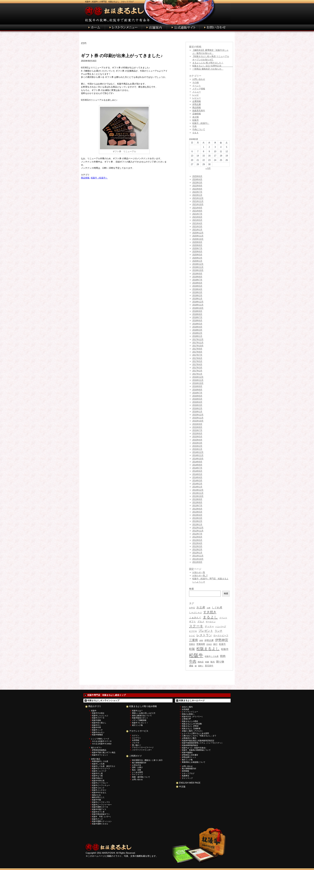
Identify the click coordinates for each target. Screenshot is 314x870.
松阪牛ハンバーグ (99, 771)
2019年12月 (197, 264)
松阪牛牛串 (96, 727)
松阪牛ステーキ (98, 718)
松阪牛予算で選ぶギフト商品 (103, 752)
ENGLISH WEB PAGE (190, 783)
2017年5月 (197, 361)
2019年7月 (197, 280)
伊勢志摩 (196, 104)
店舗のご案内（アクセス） (192, 731)
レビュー (196, 98)
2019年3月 (197, 292)
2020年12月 (197, 232)
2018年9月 (197, 311)
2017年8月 (197, 352)
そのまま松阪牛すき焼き (102, 744)
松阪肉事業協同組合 (190, 745)
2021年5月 (197, 220)
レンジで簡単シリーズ (100, 739)
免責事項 (185, 776)
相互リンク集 (137, 725)
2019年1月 (197, 298)
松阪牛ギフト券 (98, 812)
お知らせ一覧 (198, 572)
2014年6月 (197, 471)
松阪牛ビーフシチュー (101, 785)
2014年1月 (197, 487)
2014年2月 (197, 483)
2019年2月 (197, 295)
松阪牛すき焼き (98, 713)
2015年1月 (197, 449)
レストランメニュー (190, 712)
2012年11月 (197, 530)
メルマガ (135, 743)
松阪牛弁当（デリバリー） (192, 716)
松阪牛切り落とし (99, 723)
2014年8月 (197, 465)
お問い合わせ (198, 79)
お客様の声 (186, 719)
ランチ (218, 630)
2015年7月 (197, 430)
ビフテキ (193, 631)
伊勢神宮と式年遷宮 (190, 755)
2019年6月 (197, 283)
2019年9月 (197, 273)
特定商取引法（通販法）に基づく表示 (147, 760)
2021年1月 (197, 229)
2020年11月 (197, 236)
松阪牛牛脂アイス (99, 809)
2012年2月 (197, 549)
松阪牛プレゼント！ (140, 723)
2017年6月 (197, 358)
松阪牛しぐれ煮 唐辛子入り (103, 766)
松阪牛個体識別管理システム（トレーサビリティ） (202, 743)
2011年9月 (197, 562)
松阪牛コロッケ (98, 788)
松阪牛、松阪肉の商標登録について (196, 750)
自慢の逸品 (95, 759)
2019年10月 (197, 270)
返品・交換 (136, 770)
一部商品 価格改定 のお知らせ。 (207, 69)
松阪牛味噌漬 (97, 735)
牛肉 (194, 126)
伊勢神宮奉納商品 (99, 750)
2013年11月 (197, 493)
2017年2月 (197, 370)
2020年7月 (197, 248)
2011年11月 (197, 555)
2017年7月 (197, 355)
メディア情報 (198, 88)
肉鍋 (207, 662)
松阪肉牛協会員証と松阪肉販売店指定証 (198, 741)
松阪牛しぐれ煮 (211, 656)
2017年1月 (197, 374)
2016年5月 (197, 399)
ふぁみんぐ (195, 617)
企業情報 (196, 101)
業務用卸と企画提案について (193, 762)
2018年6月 (197, 320)
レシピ (195, 95)
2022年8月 (197, 189)
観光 (212, 662)
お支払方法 (136, 765)
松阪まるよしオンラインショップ (103, 700)
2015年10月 (197, 421)
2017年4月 (197, 364)
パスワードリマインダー (142, 750)
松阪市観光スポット (140, 718)
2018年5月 (197, 324)
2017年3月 (197, 367)
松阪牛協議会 (187, 752)
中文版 (182, 786)
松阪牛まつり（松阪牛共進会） (194, 748)
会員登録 (135, 740)
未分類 (195, 117)
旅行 (215, 644)
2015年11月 (197, 418)
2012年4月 (197, 543)
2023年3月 (197, 182)
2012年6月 (197, 537)
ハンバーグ (220, 626)
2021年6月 (197, 217)
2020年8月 (197, 245)
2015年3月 (197, 443)
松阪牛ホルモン (98, 732)
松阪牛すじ (96, 725)
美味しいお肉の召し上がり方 (143, 713)
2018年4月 (197, 327)
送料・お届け (137, 767)
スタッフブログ (188, 773)
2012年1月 (197, 552)
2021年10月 (197, 204)
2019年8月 (197, 276)
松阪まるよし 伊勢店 (190, 726)
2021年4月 (197, 223)
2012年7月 (197, 534)
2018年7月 (197, 317)
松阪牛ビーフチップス (101, 802)
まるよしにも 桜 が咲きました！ (207, 62)
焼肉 (223, 656)
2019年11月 (197, 267)
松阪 (192, 649)
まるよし (210, 617)
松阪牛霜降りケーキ (100, 807)
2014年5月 (197, 474)
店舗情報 (196, 113)
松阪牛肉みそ (97, 778)
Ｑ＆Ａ (195, 132)
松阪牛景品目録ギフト (101, 814)
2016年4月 (197, 402)
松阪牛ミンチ (97, 730)
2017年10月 (197, 345)
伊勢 (201, 640)
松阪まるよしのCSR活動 (192, 724)
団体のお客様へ (188, 714)
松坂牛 (222, 644)
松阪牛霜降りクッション (102, 821)
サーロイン (211, 622)
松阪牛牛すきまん (99, 792)
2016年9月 (197, 386)
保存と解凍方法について (142, 715)
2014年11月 (197, 455)
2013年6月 (197, 509)
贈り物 (220, 661)
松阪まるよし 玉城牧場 (191, 728)
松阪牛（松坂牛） (99, 178)
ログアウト (136, 738)
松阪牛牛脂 (96, 800)
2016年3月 (197, 405)
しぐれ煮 (217, 607)
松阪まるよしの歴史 (190, 721)
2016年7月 (197, 393)
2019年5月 (197, 286)
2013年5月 (197, 512)
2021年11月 (197, 201)
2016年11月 (197, 380)
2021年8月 (197, 211)
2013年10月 (197, 496)
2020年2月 (197, 258)
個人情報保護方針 (139, 763)
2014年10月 (197, 458)
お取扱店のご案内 (189, 738)
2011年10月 (197, 559)
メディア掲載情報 (139, 720)
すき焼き (209, 612)
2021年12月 (197, 198)
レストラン (204, 635)
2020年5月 (197, 254)
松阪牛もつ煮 (97, 776)
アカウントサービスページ (143, 747)
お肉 (208, 608)
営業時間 (200, 644)
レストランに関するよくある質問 (195, 733)
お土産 (200, 607)
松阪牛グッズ (97, 819)
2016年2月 (197, 408)
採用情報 (185, 771)
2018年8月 (197, 314)
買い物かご (136, 745)
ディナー (209, 626)
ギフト (192, 621)
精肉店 (201, 662)
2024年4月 (197, 179)
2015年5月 (197, 436)
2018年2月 (197, 333)
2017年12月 (197, 339)
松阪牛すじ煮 (97, 773)
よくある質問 (137, 772)
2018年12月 (197, 301)
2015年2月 (197, 446)
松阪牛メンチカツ (99, 790)
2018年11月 (197, 305)
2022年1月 (197, 195)
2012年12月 (197, 527)
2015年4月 (197, 440)
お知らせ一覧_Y (200, 575)
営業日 (192, 644)
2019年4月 (197, 289)
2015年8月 (197, 427)
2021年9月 (197, 207)
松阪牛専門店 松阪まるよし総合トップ (106, 695)
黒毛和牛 (209, 666)
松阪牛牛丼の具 (98, 781)
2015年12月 (197, 414)
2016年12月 (197, 377)
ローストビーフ (220, 635)
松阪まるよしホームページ (192, 700)
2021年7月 (197, 214)
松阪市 (195, 120)
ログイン (135, 735)
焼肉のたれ (96, 795)
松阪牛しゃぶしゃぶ (100, 715)
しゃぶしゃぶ (195, 612)
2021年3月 (197, 226)
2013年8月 (197, 502)
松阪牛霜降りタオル (100, 824)
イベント (196, 85)
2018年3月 (197, 330)
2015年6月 (197, 433)
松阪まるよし (208, 649)
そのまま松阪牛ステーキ (102, 741)
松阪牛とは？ (137, 711)
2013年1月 (197, 524)
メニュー (196, 92)
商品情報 (85, 178)
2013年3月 (197, 518)
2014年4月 (197, 477)
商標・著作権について (141, 777)
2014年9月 (197, 462)
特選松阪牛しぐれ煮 (100, 761)
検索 (226, 593)
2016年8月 (197, 389)
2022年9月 (197, 185)
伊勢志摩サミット (189, 757)
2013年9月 (197, 499)
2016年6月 (197, 396)
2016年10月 (197, 383)
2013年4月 (197, 515)
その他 (195, 82)
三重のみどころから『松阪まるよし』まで (199, 736)
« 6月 (208, 168)
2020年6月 (197, 251)
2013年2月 (197, 521)
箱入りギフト (96, 748)
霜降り (200, 666)
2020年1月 (197, 261)
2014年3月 (197, 480)
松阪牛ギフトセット (100, 755)
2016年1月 (197, 411)
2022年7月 (197, 192)
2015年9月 (197, 424)
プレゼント (205, 630)
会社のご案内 (187, 707)
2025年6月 (197, 176)
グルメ (200, 621)
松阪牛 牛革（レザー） (102, 817)
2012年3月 (197, 546)
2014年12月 (197, 452)
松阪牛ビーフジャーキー (102, 805)
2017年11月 (197, 342)
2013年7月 (197, 505)
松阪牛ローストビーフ (101, 768)
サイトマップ (137, 775)
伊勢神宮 (221, 640)
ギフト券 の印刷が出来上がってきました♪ (122, 55)
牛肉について (198, 129)
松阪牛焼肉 (96, 720)
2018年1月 (197, 336)
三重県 (193, 640)
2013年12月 (197, 490)
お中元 (192, 608)
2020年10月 (197, 239)
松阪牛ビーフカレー (100, 783)
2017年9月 (197, 349)
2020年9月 (197, 242)
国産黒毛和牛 (198, 110)
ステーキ (196, 626)
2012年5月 (197, 540)
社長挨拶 (185, 709)
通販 (191, 666)
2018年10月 (197, 308)
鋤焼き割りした (98, 797)
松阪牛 (196, 655)
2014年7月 (197, 468)
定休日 (209, 644)
